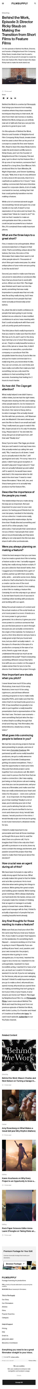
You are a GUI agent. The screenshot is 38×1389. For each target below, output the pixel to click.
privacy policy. (15, 1357)
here (27, 1013)
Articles (4, 1307)
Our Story (5, 1300)
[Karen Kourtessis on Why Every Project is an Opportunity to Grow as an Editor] (19, 1155)
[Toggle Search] (35, 3)
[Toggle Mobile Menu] (3, 3)
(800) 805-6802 (7, 1339)
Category (5, 1318)
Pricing (4, 1328)
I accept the (11, 1357)
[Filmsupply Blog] (20, 3)
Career (4, 1124)
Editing (4, 1174)
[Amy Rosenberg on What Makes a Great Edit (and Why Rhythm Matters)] (19, 1105)
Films (4, 1310)
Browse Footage (14, 1263)
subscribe (23, 1017)
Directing (5, 13)
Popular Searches (8, 1314)
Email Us (5, 1336)
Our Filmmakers (7, 1303)
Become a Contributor (10, 1343)
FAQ (3, 1332)
